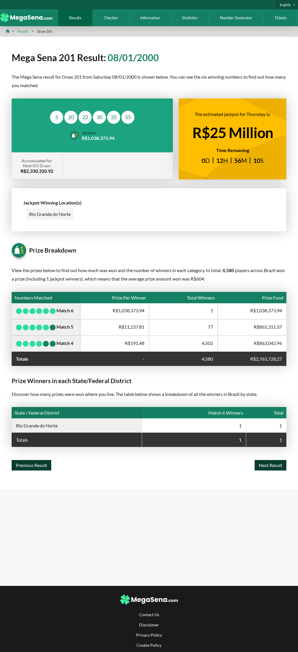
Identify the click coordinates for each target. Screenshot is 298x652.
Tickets (280, 17)
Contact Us (149, 614)
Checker (111, 17)
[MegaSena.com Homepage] (29, 20)
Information (150, 17)
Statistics (190, 17)
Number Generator (236, 17)
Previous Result (31, 465)
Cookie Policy (149, 645)
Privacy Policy (149, 634)
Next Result (270, 465)
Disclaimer (149, 624)
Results (75, 17)
